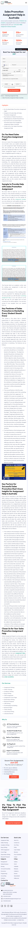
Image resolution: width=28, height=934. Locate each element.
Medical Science (4, 864)
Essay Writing (7, 693)
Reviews (16, 852)
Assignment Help (5, 840)
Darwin (15, 873)
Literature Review (8, 713)
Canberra (16, 871)
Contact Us (16, 842)
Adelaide (16, 866)
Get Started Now (14, 90)
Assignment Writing (9, 687)
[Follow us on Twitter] (5, 905)
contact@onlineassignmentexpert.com (12, 898)
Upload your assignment (6, 73)
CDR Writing (7, 703)
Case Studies (17, 849)
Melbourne (16, 878)
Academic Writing (8, 691)
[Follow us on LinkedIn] (11, 905)
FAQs (15, 847)
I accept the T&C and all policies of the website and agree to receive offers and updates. (14, 86)
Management (4, 861)
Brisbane (16, 868)
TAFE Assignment (8, 695)
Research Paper (8, 707)
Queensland (17, 876)
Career (15, 857)
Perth (15, 864)
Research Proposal (9, 701)
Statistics (3, 878)
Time (19, 69)
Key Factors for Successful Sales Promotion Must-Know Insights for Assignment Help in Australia (13, 122)
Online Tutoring (8, 689)
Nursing (2, 866)
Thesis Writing (8, 709)
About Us (16, 840)
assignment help (20, 653)
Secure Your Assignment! (14, 823)
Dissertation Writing (9, 699)
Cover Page (3, 852)
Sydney (15, 861)
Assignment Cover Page (10, 697)
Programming (4, 873)
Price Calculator (17, 854)
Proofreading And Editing (10, 705)
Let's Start (14, 776)
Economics (3, 871)
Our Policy (16, 845)
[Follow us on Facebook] (2, 905)
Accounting (3, 876)
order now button (9, 677)
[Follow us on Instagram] (8, 905)
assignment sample (20, 199)
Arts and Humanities (5, 868)
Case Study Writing (9, 711)
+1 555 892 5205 (7, 896)
